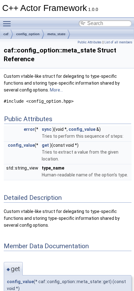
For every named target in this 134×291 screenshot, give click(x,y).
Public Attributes (90, 42)
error (29, 129)
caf (5, 34)
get (45, 145)
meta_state (56, 34)
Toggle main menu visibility (8, 23)
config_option (28, 34)
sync (46, 129)
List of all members (118, 42)
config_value (82, 129)
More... (56, 89)
